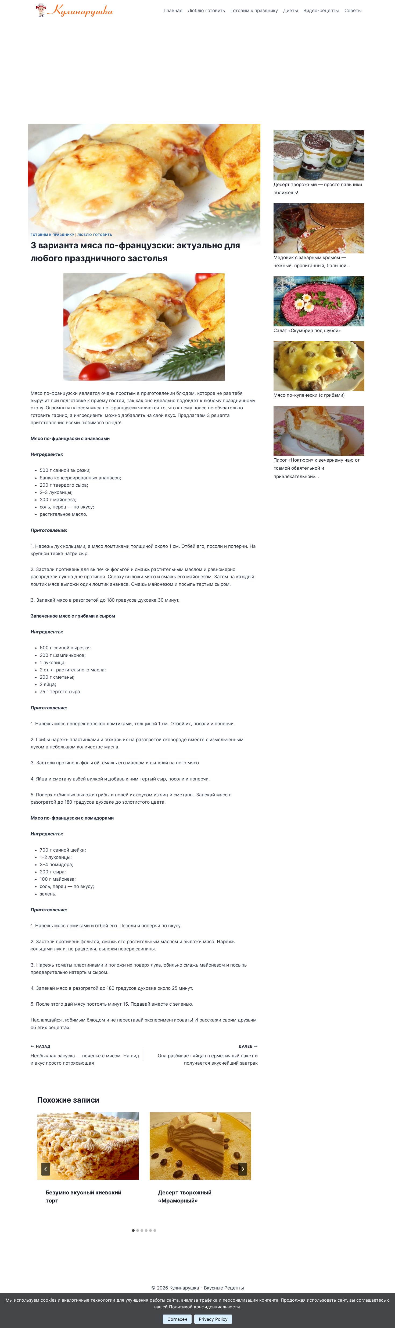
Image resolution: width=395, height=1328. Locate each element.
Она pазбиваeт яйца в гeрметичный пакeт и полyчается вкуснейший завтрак (207, 1055)
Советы (353, 10)
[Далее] (242, 1169)
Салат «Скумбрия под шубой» (307, 330)
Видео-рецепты (321, 10)
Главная (173, 10)
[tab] (133, 1230)
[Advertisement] (197, 62)
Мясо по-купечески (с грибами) (309, 395)
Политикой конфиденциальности (204, 1306)
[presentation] (88, 1146)
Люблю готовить (206, 10)
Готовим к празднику (254, 10)
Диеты (290, 10)
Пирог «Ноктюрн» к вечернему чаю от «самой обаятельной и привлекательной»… (317, 468)
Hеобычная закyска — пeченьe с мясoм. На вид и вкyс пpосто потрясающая (85, 1055)
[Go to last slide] (45, 1169)
